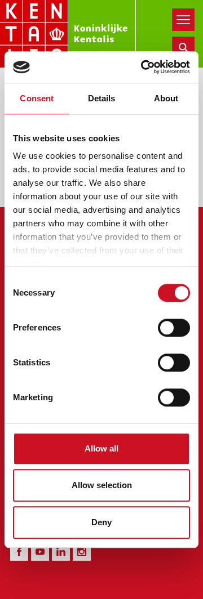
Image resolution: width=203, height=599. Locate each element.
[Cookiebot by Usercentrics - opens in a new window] (143, 67)
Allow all (101, 448)
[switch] (174, 328)
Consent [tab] (37, 98)
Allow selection (102, 485)
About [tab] (166, 98)
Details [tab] (102, 98)
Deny (101, 522)
